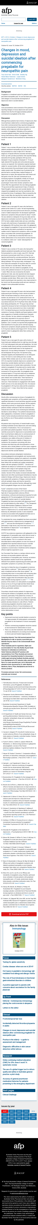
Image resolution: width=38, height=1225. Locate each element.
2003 (4, 1122)
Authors (34, 23)
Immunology (19, 928)
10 (4, 523)
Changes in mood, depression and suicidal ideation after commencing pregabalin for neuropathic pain (18, 39)
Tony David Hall (6, 74)
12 (31, 523)
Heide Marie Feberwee (8, 77)
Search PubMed (17, 691)
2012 (11, 1115)
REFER (20, 86)
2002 (11, 1122)
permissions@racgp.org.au (19, 1193)
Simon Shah (15, 74)
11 (6, 523)
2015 (26, 1111)
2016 (19, 1111)
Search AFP (32, 19)
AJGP (5, 1111)
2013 (4, 1115)
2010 (26, 1115)
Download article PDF (20, 914)
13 (33, 523)
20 (29, 579)
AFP (2, 37)
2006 (19, 1118)
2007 (11, 1118)
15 (17, 569)
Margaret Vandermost (8, 79)
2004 (33, 1118)
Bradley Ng (23, 74)
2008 (4, 1118)
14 (19, 527)
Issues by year (18, 23)
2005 (26, 1118)
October (12, 37)
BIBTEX (14, 86)
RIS (25, 86)
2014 (7, 37)
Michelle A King (20, 79)
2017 (11, 1111)
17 (28, 579)
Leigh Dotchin (21, 77)
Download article (6, 84)
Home (3, 23)
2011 (19, 1115)
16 (29, 571)
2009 (33, 1115)
